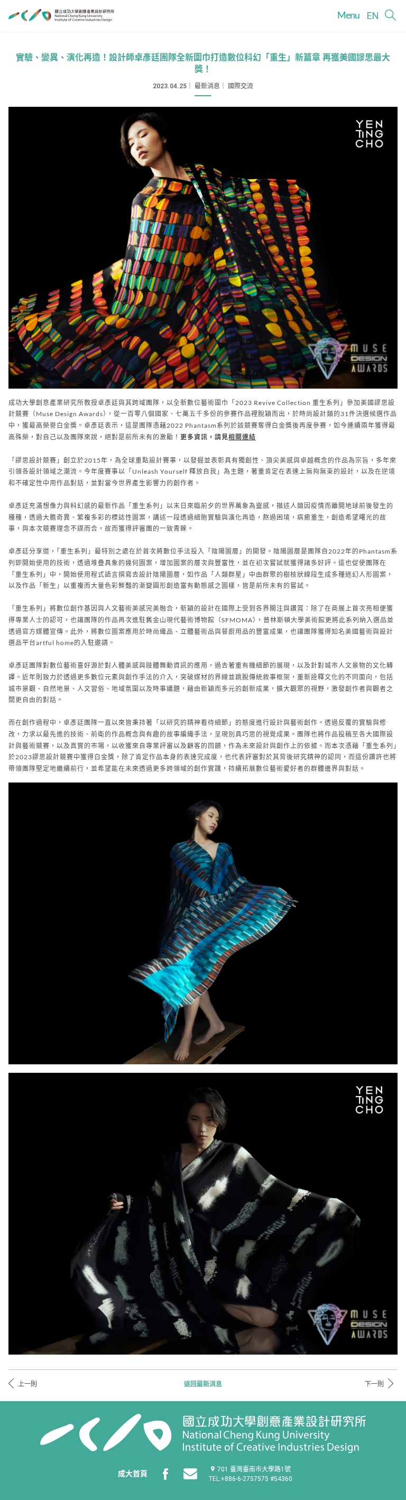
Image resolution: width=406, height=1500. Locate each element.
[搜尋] (390, 15)
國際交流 (240, 86)
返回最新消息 (203, 1384)
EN (373, 15)
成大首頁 (132, 1473)
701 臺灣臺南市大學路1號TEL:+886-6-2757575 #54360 (250, 1474)
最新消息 (207, 86)
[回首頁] (61, 15)
